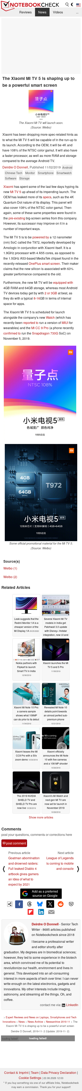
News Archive (35, 1021)
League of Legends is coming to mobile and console (60, 863)
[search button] (67, 5)
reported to (30, 322)
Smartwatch (64, 173)
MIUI (65, 322)
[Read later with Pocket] (71, 904)
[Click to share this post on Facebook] (19, 904)
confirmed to (12, 333)
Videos (58, 12)
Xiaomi (8, 186)
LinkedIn (71, 1004)
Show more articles (41, 817)
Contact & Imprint (16, 1072)
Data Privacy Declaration (58, 1072)
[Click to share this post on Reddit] (60, 904)
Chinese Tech (13, 173)
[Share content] (10, 904)
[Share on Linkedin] (41, 912)
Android (67, 167)
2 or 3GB (51, 293)
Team (35, 1072)
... (77, 12)
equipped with (63, 282)
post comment (15, 843)
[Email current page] (51, 912)
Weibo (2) (10, 576)
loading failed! (10, 1038)
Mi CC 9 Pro (40, 328)
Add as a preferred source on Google (45, 893)
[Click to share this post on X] (50, 904)
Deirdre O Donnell (15, 167)
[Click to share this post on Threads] (29, 904)
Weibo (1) (10, 568)
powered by (40, 237)
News (42, 12)
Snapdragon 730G (45, 333)
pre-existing (17, 218)
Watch (50, 317)
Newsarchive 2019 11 (58, 1021)
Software (10, 178)
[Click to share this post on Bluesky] (40, 904)
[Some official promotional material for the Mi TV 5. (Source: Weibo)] (41, 492)
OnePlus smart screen (44, 263)
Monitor (30, 173)
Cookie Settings (30, 1077)
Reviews (25, 12)
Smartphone (46, 173)
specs (47, 197)
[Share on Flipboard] (30, 912)
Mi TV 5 (15, 191)
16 (38, 298)
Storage (24, 178)
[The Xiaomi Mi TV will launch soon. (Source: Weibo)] (41, 105)
